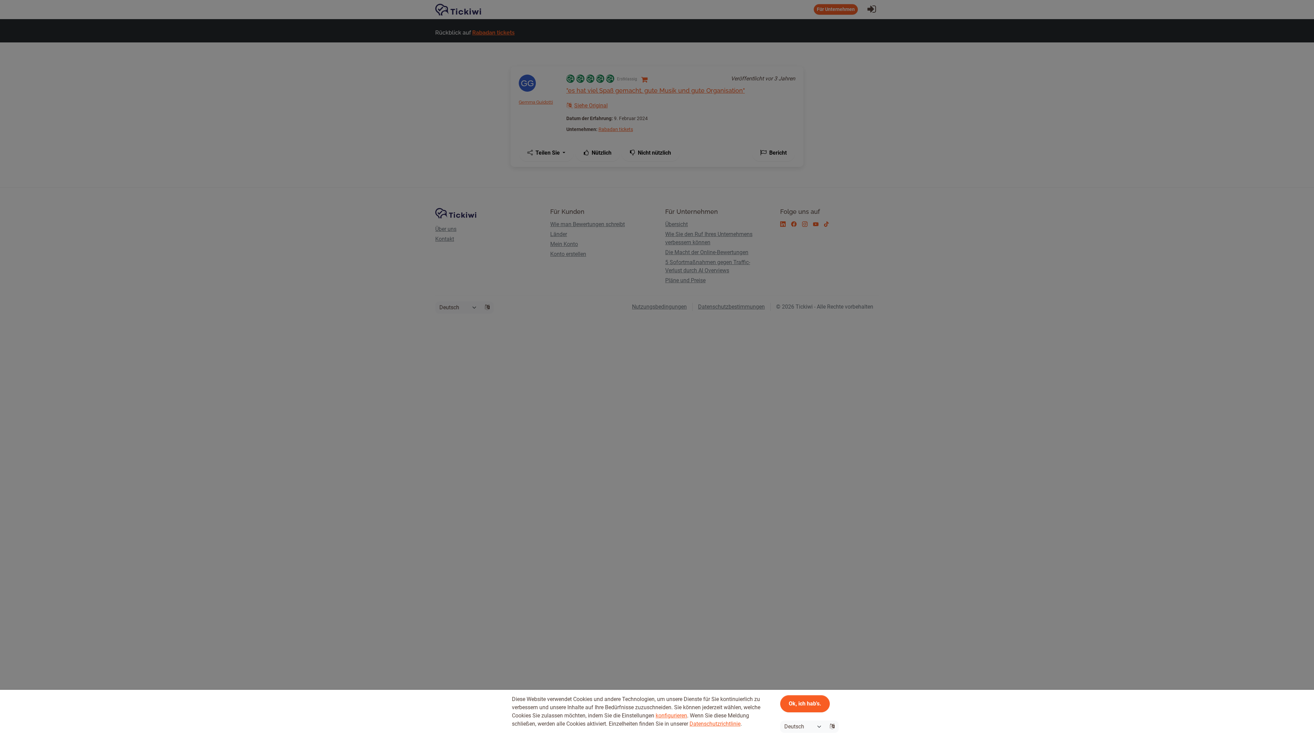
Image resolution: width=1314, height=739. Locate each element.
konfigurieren (671, 715)
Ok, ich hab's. (805, 703)
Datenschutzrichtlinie (715, 724)
